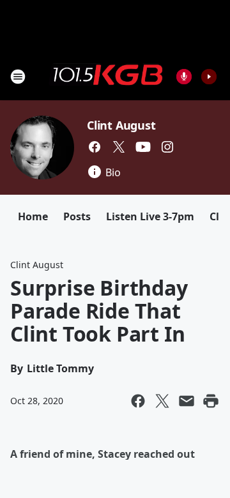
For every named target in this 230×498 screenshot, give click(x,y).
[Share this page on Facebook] (138, 401)
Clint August (121, 125)
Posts (77, 216)
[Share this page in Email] (186, 401)
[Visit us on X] (118, 147)
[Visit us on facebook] (94, 147)
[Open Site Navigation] (18, 76)
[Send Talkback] (184, 76)
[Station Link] (106, 76)
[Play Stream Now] (209, 76)
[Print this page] (211, 401)
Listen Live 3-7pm (150, 216)
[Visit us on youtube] (143, 147)
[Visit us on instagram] (167, 147)
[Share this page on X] (162, 401)
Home (33, 216)
